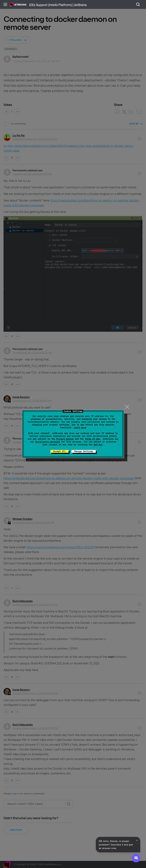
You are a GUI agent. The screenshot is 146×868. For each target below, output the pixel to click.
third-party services (47, 441)
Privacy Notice (65, 439)
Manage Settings (83, 451)
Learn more (80, 427)
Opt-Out (98, 444)
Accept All (59, 451)
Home (18, 4)
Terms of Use (92, 439)
